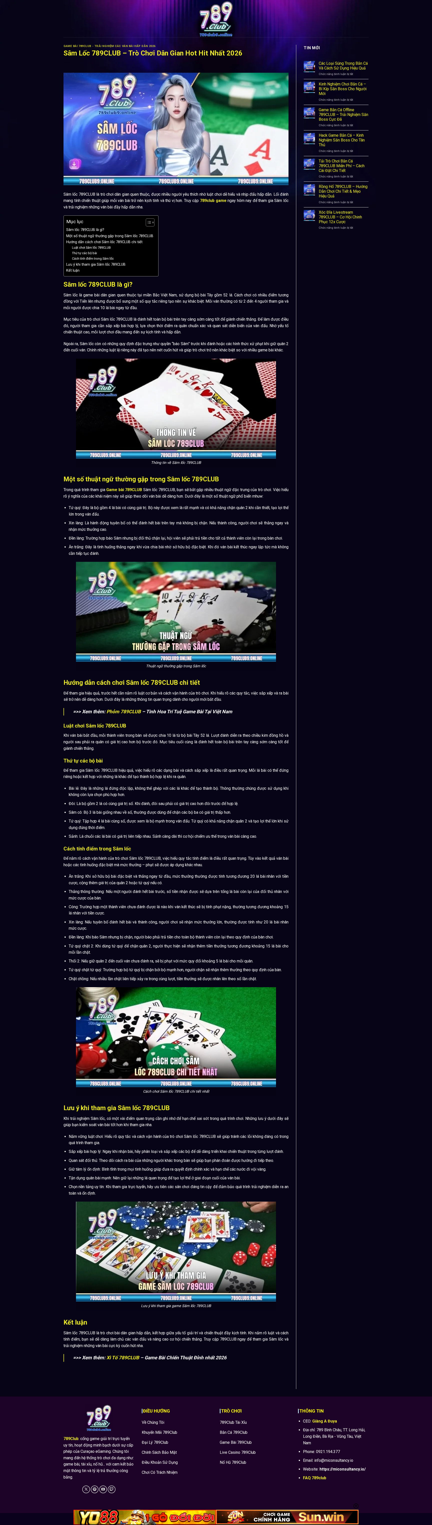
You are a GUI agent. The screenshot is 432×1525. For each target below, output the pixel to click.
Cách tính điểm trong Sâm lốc (93, 258)
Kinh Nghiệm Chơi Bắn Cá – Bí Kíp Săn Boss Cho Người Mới (342, 89)
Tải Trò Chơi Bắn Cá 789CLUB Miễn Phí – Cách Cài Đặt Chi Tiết (341, 166)
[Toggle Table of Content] (147, 222)
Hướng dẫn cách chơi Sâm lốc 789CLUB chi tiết (104, 242)
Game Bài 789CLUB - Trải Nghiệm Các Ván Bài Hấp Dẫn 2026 (110, 46)
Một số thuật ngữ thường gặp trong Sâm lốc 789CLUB (109, 236)
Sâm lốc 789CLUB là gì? (85, 230)
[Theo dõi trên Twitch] (112, 1489)
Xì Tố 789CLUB (122, 1358)
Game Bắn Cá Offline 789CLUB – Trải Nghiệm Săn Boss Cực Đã (343, 114)
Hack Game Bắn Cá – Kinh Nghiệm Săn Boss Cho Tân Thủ (342, 140)
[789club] (216, 18)
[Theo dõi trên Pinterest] (94, 1489)
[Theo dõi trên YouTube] (103, 1489)
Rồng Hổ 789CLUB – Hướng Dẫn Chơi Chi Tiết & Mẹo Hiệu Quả (343, 191)
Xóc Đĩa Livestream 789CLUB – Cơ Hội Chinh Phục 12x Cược (340, 217)
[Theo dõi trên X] (86, 1489)
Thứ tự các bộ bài (84, 253)
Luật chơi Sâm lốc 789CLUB (91, 247)
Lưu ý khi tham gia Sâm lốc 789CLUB (96, 264)
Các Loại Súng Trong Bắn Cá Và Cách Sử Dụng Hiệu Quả (343, 65)
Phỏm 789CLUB (123, 712)
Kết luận (73, 270)
